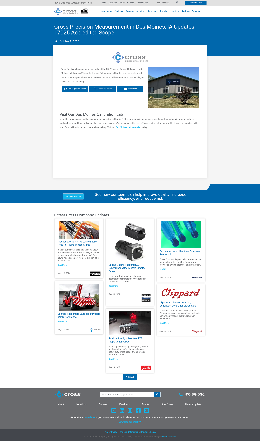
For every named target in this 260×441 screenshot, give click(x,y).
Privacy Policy (110, 432)
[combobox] (127, 394)
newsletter (90, 417)
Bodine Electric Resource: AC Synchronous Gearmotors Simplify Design (127, 268)
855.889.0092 (163, 2)
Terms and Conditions (129, 432)
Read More (62, 265)
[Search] (157, 394)
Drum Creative (169, 436)
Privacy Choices (148, 432)
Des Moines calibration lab (128, 127)
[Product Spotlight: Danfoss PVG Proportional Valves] (130, 323)
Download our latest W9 (130, 422)
